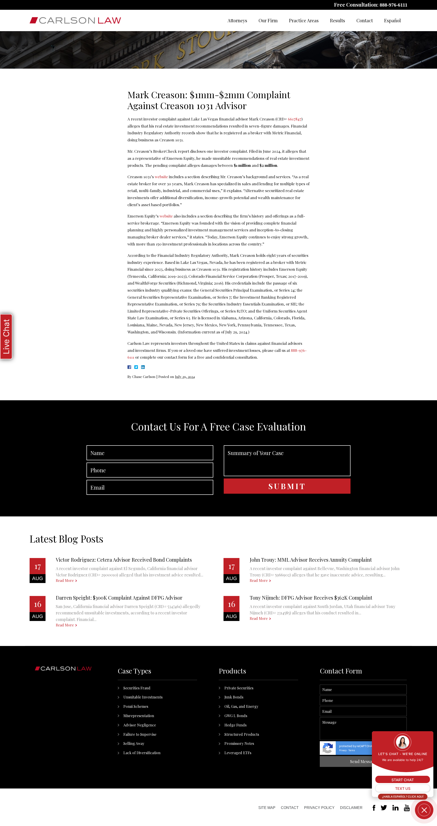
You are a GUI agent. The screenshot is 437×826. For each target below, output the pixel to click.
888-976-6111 (393, 5)
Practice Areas (304, 20)
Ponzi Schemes (135, 706)
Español (392, 20)
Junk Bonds (233, 697)
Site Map (266, 808)
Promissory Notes (239, 743)
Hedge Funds (235, 725)
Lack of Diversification (141, 752)
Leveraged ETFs (237, 752)
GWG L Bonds (235, 715)
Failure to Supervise (139, 734)
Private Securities (238, 688)
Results (337, 20)
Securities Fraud (136, 688)
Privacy (343, 750)
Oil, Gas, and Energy (241, 706)
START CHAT (402, 780)
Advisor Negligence (139, 725)
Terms (351, 750)
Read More (65, 580)
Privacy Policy (319, 808)
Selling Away (133, 743)
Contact (364, 20)
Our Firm (268, 20)
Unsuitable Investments (143, 697)
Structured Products (241, 734)
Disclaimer (351, 808)
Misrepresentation (138, 715)
